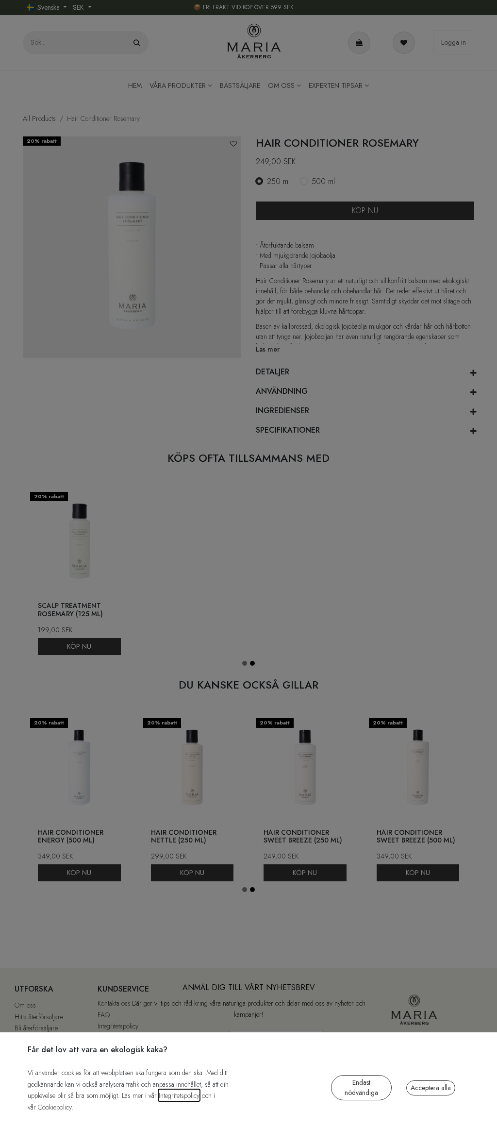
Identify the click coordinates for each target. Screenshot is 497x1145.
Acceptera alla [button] (431, 1088)
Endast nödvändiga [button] (361, 1087)
